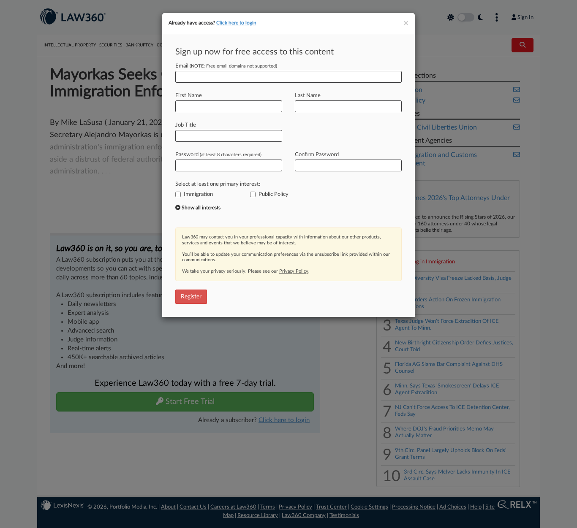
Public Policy (273, 194)
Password (218, 154)
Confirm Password (317, 154)
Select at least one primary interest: (217, 184)
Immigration (198, 194)
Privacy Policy (293, 271)
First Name (188, 95)
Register (191, 297)
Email (226, 66)
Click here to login (236, 22)
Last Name (308, 95)
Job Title (185, 125)
